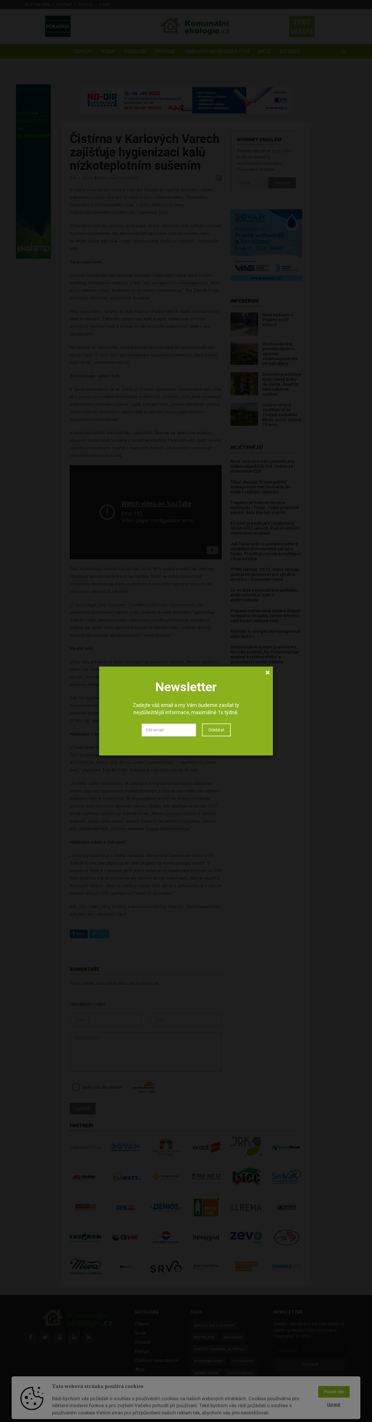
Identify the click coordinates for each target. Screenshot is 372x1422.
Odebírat (216, 730)
